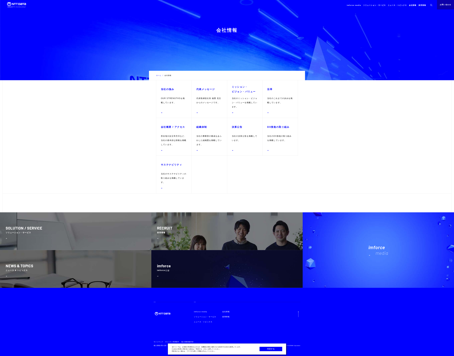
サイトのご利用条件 (172, 342)
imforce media (354, 5)
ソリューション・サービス (374, 5)
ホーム (158, 75)
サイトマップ (158, 342)
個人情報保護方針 (187, 342)
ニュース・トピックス (397, 5)
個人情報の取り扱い (161, 345)
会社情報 (413, 5)
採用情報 (422, 5)
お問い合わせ (445, 5)
